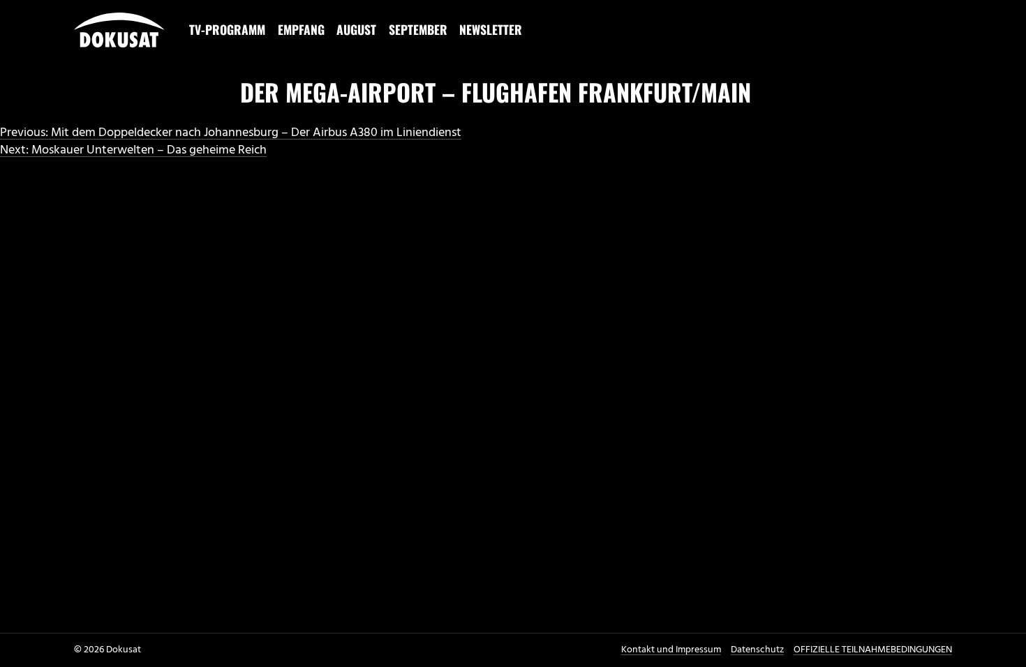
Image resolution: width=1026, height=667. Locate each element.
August (356, 29)
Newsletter (490, 29)
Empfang (301, 29)
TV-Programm (227, 29)
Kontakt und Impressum (671, 650)
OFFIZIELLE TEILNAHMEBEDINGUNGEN (873, 650)
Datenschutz (757, 650)
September (418, 29)
